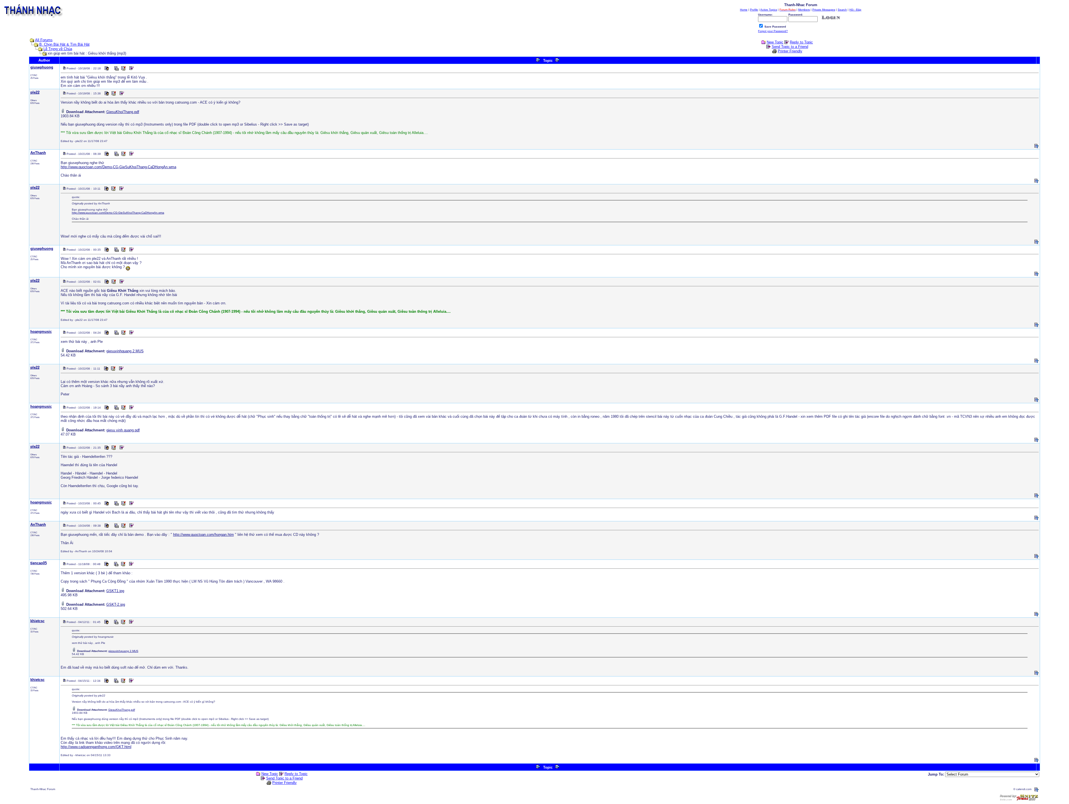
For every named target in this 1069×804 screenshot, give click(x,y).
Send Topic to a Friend (790, 47)
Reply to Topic (801, 42)
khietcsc (37, 621)
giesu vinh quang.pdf (123, 430)
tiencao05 (38, 563)
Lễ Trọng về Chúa (57, 49)
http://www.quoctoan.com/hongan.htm (203, 534)
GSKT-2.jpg (115, 604)
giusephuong (41, 67)
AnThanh (38, 153)
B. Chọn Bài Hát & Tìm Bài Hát (64, 44)
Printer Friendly (790, 51)
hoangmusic (41, 331)
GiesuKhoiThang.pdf (122, 112)
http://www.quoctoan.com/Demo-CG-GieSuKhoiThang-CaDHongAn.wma (118, 167)
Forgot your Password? (773, 31)
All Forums (44, 40)
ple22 (35, 92)
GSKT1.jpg (115, 591)
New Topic (775, 42)
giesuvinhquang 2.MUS (125, 351)
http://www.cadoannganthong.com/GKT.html (96, 747)
